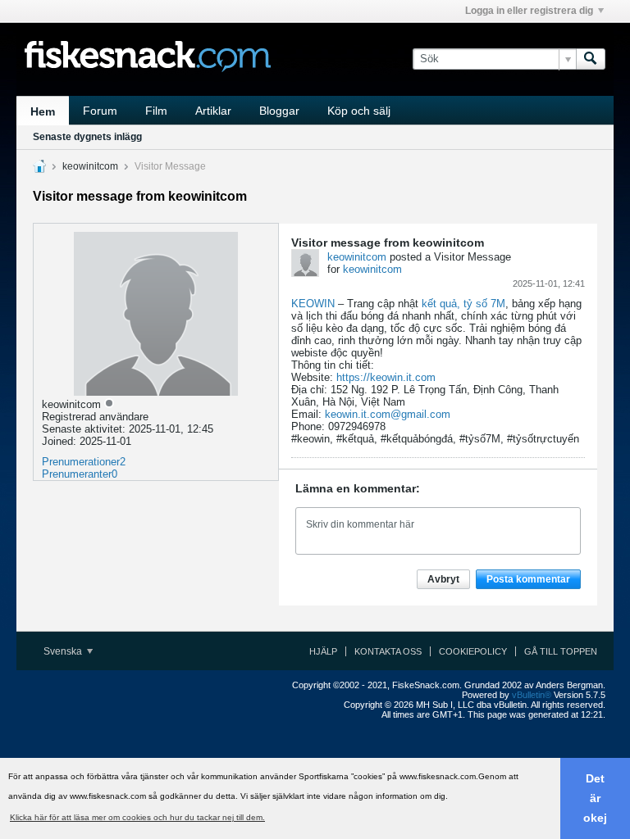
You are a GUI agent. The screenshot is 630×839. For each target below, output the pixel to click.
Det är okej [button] (595, 798)
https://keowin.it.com (386, 377)
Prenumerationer (81, 462)
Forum (100, 110)
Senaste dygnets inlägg (87, 137)
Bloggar (279, 110)
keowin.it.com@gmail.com (387, 414)
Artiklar (213, 110)
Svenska (63, 651)
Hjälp (323, 651)
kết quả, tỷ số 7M (463, 303)
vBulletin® (531, 695)
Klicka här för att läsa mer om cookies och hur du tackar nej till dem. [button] (137, 817)
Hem (42, 111)
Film (156, 110)
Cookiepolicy (473, 651)
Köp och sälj (358, 110)
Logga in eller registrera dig (529, 10)
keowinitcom (90, 166)
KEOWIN (313, 303)
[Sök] (590, 59)
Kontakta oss (388, 651)
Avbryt (443, 579)
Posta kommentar (528, 579)
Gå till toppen (560, 651)
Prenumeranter (77, 474)
